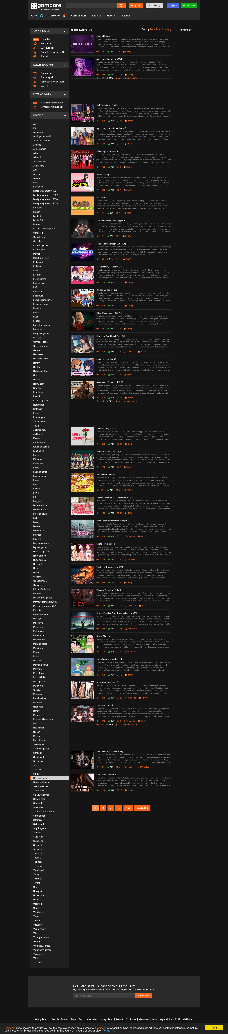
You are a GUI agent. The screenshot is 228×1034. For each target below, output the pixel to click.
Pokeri (36, 652)
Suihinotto (38, 841)
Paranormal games (42, 597)
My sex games (40, 547)
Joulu (36, 426)
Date (152, 29)
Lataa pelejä (92, 1019)
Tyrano (36, 883)
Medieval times (40, 509)
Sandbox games (41, 748)
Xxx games (38, 954)
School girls (39, 761)
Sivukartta (131, 1019)
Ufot (35, 887)
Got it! (214, 1028)
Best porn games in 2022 (45, 195)
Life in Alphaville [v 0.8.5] (107, 151)
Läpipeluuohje (40, 472)
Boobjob (37, 216)
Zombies (37, 962)
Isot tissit (37, 409)
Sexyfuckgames (41, 795)
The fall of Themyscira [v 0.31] (109, 567)
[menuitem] (49, 39)
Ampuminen (39, 161)
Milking (36, 522)
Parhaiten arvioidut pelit (52, 52)
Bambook (38, 186)
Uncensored (39, 895)
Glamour (37, 350)
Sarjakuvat (38, 757)
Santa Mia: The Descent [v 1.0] (109, 752)
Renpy (36, 711)
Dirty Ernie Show (41, 258)
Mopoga (37, 535)
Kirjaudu (173, 5)
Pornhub (37, 669)
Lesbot (36, 488)
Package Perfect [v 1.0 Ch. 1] (108, 590)
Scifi (35, 765)
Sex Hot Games (40, 786)
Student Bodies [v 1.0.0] (106, 290)
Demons (37, 254)
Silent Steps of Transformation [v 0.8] (112, 521)
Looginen (37, 501)
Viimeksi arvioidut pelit (51, 107)
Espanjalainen (40, 283)
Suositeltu (38, 845)
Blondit (36, 212)
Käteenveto (39, 442)
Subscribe (143, 995)
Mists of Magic (103, 36)
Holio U (36, 375)
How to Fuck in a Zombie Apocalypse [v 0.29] (116, 613)
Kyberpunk (38, 463)
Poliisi (36, 656)
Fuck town (38, 329)
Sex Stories (39, 790)
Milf (35, 518)
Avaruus (37, 178)
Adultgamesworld (42, 136)
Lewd (36, 493)
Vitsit (35, 933)
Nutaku (36, 572)
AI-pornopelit (39, 149)
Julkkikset (38, 434)
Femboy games (41, 304)
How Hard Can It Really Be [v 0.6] (110, 336)
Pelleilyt (37, 618)
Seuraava (142, 807)
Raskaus (37, 702)
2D (34, 124)
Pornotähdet (39, 677)
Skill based (38, 824)
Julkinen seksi (40, 430)
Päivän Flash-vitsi (41, 589)
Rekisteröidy (189, 5)
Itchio (36, 413)
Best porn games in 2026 (45, 203)
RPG (35, 723)
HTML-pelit (38, 384)
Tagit (73, 1019)
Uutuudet (126, 15)
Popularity (166, 29)
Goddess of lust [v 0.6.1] (107, 682)
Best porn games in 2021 (45, 191)
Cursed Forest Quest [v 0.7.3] (109, 659)
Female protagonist (42, 300)
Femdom (37, 308)
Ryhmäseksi (39, 740)
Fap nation (38, 295)
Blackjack (37, 207)
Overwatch (38, 585)
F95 (35, 287)
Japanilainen (39, 421)
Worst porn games (42, 950)
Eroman (37, 275)
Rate (158, 29)
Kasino (36, 438)
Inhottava (38, 392)
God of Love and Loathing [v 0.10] (111, 220)
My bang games (41, 543)
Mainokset (144, 1019)
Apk (35, 170)
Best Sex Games (60, 1019)
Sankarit (37, 753)
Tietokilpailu (39, 870)
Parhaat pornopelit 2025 (45, 606)
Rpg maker (38, 727)
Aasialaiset (38, 132)
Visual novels (39, 929)
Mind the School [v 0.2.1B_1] (108, 451)
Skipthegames (40, 828)
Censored (38, 233)
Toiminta (37, 878)
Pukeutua (38, 686)
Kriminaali (38, 459)
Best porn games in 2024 (45, 199)
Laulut (36, 480)
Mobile (36, 526)
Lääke (36, 467)
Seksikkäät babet (41, 782)
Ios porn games (40, 400)
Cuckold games (40, 245)
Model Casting (103, 174)
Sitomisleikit (39, 820)
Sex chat (37, 803)
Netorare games (41, 551)
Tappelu (37, 857)
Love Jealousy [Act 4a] (106, 428)
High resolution (40, 371)
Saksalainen (39, 744)
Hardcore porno (41, 358)
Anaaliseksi (39, 165)
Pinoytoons (38, 635)
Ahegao (37, 145)
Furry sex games (41, 333)
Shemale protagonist (43, 811)
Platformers (39, 639)
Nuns (35, 568)
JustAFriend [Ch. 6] (104, 705)
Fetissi (36, 312)
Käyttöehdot (166, 1019)
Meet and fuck (40, 514)
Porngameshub (41, 665)
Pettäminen (39, 631)
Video (36, 916)
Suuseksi (37, 849)
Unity (35, 899)
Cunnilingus (39, 249)
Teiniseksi (38, 862)
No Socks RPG (103, 197)
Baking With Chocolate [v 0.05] (109, 382)
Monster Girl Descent (105, 474)
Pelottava (38, 623)
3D (34, 128)
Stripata (37, 832)
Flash (35, 316)
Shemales (38, 807)
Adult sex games (41, 140)
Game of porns (40, 346)
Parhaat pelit (46, 43)
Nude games (39, 560)
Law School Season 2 (106, 775)
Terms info (109, 1030)
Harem (36, 363)
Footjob (37, 321)
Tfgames (37, 866)
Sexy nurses (39, 799)
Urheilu (36, 908)
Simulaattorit (39, 816)
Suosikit (96, 15)
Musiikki (37, 539)
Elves (35, 270)
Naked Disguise (103, 636)
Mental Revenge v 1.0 (105, 544)
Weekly (36, 941)
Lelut (35, 484)
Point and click (40, 644)
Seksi (36, 774)
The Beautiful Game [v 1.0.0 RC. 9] (111, 244)
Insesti (36, 396)
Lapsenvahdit (40, 476)
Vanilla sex (38, 912)
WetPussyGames (41, 946)
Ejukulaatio (38, 262)
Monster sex (39, 530)
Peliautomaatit (40, 614)
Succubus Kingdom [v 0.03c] (109, 59)
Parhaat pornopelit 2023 (45, 602)
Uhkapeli (37, 891)
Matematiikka (40, 505)
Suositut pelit (47, 48)
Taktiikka (37, 853)
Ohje (154, 1019)
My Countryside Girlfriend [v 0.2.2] (111, 128)
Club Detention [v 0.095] (106, 105)
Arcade (36, 174)
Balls (35, 182)
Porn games (39, 681)
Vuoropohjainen (41, 937)
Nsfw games (39, 556)
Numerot (37, 564)
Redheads (38, 706)
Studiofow (38, 836)
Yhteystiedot (107, 1019)
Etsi (81, 1019)
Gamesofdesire (41, 342)
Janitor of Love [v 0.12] (106, 359)
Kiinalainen (38, 451)
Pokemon (38, 648)
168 (128, 807)
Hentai (36, 367)
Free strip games (41, 325)
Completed (38, 241)
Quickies (37, 690)
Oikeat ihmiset (40, 581)
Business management (44, 228)
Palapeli (37, 593)
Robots (36, 715)
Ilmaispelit (38, 388)
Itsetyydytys (39, 417)
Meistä (119, 1019)
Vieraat (36, 920)
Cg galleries (39, 237)
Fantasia (37, 291)
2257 (177, 1019)
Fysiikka (37, 337)
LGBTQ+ (37, 497)
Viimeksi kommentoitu (51, 102)
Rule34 (36, 732)
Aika (35, 153)
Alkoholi (37, 157)
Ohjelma (37, 576)
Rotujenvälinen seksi (43, 719)
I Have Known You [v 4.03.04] (109, 313)
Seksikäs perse (40, 778)
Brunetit (37, 224)
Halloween (38, 354)
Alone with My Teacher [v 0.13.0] (110, 267)
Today (36, 874)
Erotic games (39, 279)
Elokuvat (37, 266)
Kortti (36, 455)
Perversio (38, 627)
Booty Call (38, 220)
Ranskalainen (40, 698)
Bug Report (43, 1019)
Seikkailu (37, 769)
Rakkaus (37, 694)
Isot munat (38, 405)
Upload (137, 5)
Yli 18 (36, 958)
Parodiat (37, 610)
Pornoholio (38, 673)
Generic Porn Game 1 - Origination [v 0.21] (114, 498)
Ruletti (36, 736)
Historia (111, 15)
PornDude (38, 660)
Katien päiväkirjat (41, 446)
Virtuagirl (37, 925)
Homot (36, 379)
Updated (37, 904)
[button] (154, 5)
